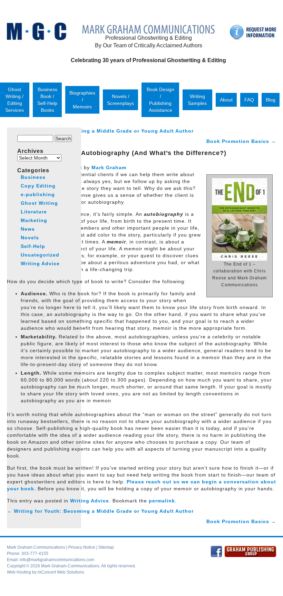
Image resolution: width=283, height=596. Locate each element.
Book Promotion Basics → (241, 141)
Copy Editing (38, 186)
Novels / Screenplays (120, 100)
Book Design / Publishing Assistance (160, 100)
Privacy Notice (81, 547)
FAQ (249, 100)
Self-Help (33, 246)
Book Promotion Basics (241, 521)
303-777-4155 (34, 553)
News (28, 229)
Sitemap (106, 547)
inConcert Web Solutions (61, 572)
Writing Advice (89, 500)
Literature (34, 211)
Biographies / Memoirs (82, 99)
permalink (162, 500)
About (226, 100)
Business (33, 177)
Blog (270, 100)
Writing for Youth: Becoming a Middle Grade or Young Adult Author (100, 511)
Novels (30, 237)
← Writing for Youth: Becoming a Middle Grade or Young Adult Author (100, 131)
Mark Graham (108, 167)
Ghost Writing (39, 203)
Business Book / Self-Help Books (47, 100)
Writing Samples (197, 100)
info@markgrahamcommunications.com (57, 559)
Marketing (34, 220)
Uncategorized (40, 255)
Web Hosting (19, 572)
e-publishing (38, 194)
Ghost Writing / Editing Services (14, 100)
